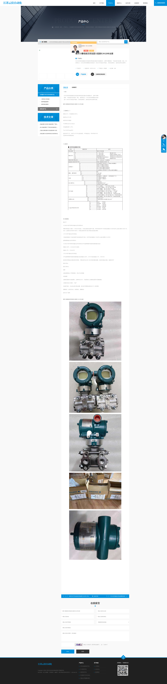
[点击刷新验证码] (79, 644)
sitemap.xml (74, 672)
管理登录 (51, 672)
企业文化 (97, 669)
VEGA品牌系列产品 (84, 666)
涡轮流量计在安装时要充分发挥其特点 (49, 133)
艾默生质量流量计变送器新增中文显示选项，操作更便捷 (49, 130)
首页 (94, 3)
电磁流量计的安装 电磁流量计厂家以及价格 (49, 124)
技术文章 (128, 3)
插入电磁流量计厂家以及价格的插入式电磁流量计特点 (49, 127)
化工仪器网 (45, 672)
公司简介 (97, 666)
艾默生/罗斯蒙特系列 (85, 678)
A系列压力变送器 (90, 27)
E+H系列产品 (83, 669)
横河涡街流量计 (45, 104)
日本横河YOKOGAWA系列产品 (77, 27)
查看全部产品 (43, 109)
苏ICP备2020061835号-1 (64, 672)
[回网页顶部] (163, 141)
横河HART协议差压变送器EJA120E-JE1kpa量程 (80, 596)
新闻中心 (119, 3)
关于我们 (101, 3)
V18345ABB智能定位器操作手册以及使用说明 (59, 41)
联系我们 (145, 3)
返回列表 (96, 596)
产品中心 (110, 3)
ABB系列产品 (83, 672)
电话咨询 (164, 145)
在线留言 (136, 3)
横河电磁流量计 (45, 101)
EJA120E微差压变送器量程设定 (117, 596)
